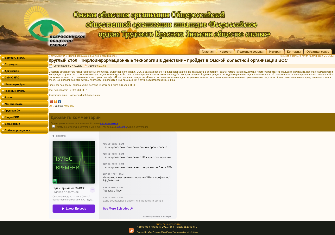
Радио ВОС (12, 117)
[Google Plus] (51, 101)
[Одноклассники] (56, 101)
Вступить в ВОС (15, 57)
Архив (9, 97)
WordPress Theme (170, 232)
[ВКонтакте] (60, 101)
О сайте (176, 224)
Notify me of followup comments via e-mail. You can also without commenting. (102, 127)
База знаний (12, 123)
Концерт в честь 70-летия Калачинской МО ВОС (306, 56)
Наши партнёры (15, 84)
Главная (208, 51)
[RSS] (131, 230)
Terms (158, 224)
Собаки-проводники (17, 130)
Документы (12, 71)
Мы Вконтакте (13, 104)
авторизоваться (109, 123)
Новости (225, 51)
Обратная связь (318, 51)
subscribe (122, 127)
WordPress (153, 232)
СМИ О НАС (12, 77)
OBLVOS (101, 65)
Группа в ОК (12, 110)
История (275, 51)
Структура (11, 64)
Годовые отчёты (15, 90)
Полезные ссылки (250, 51)
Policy (166, 224)
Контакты (294, 51)
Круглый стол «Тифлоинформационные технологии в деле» (84, 56)
